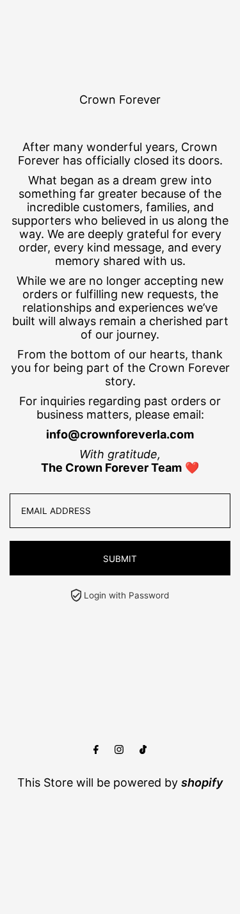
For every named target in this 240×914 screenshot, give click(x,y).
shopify (202, 782)
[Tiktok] (143, 750)
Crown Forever (120, 99)
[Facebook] (96, 750)
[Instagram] (119, 750)
